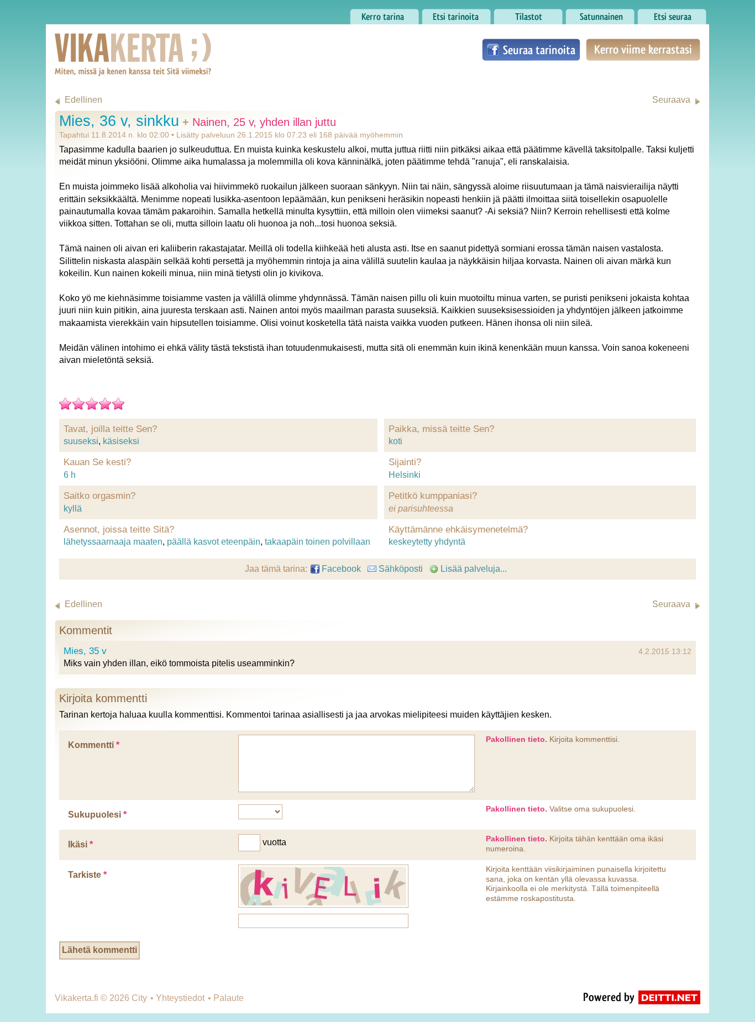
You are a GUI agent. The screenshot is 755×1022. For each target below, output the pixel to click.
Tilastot (508, 13)
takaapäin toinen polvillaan (317, 541)
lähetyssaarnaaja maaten (113, 541)
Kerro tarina (373, 13)
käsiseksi (121, 441)
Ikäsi (80, 844)
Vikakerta (105, 43)
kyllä (73, 508)
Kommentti (93, 745)
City (139, 998)
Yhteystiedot (180, 998)
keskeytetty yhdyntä (427, 541)
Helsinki (405, 475)
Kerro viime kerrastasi (642, 50)
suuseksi (81, 441)
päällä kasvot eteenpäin (213, 541)
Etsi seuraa (659, 13)
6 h (70, 475)
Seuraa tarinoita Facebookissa (531, 50)
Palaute (228, 998)
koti (395, 441)
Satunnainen (590, 13)
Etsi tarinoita (446, 13)
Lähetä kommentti (99, 950)
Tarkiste (87, 874)
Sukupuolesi (97, 814)
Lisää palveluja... (472, 568)
